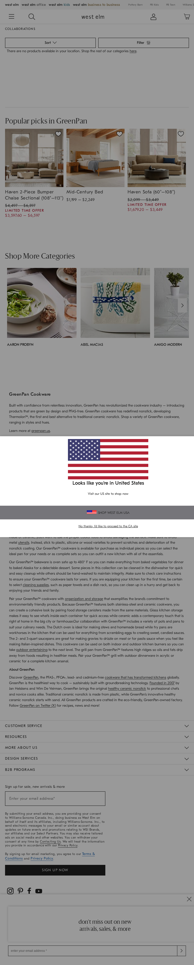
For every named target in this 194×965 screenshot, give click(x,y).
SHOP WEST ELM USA (114, 513)
